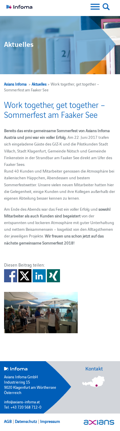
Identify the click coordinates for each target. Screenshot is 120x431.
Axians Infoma (15, 83)
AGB (8, 421)
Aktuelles (39, 83)
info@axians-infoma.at (22, 401)
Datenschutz (26, 421)
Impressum (50, 421)
